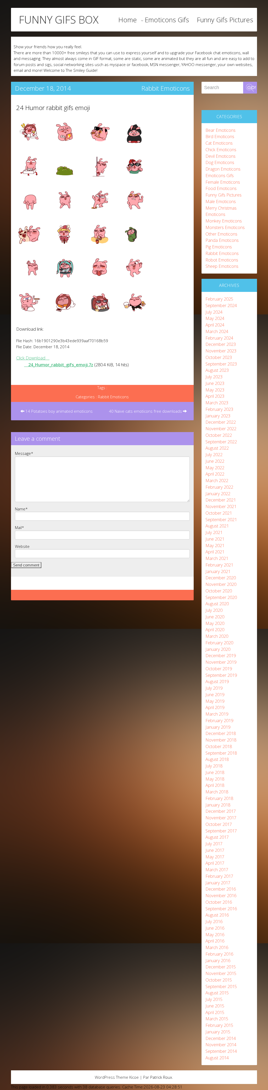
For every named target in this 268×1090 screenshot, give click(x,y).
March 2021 (216, 558)
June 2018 (214, 772)
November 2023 (220, 351)
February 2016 (219, 954)
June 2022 (214, 461)
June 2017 (214, 850)
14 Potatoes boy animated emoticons (58, 411)
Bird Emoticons (219, 136)
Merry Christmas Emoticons (221, 211)
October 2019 (218, 669)
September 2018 (221, 753)
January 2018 (217, 805)
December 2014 (220, 1038)
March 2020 (216, 636)
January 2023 (217, 416)
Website (22, 546)
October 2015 (218, 980)
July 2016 (213, 921)
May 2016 (214, 934)
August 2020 (217, 604)
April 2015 (214, 1012)
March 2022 (216, 480)
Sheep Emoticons (221, 266)
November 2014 (220, 1045)
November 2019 (220, 662)
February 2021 (219, 565)
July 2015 (213, 999)
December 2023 (220, 344)
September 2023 (221, 364)
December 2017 (220, 811)
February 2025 (219, 299)
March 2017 (216, 869)
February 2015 (219, 1025)
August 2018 (217, 759)
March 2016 (216, 947)
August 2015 (217, 993)
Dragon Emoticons (223, 169)
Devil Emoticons (220, 156)
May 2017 (214, 857)
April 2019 (214, 707)
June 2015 (214, 1006)
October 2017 (218, 824)
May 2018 (214, 779)
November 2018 (220, 740)
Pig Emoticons (218, 247)
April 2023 (214, 396)
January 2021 (217, 571)
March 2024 (216, 331)
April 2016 (214, 941)
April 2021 (214, 552)
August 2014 (217, 1058)
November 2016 (220, 895)
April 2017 (214, 863)
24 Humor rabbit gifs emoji (53, 107)
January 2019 (217, 727)
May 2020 (214, 623)
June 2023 (214, 383)
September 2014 (221, 1051)
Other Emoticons (221, 234)
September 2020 (221, 597)
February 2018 (219, 798)
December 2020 (220, 578)
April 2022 (214, 474)
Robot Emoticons (221, 260)
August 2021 (217, 526)
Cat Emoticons (219, 143)
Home (127, 19)
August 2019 (217, 681)
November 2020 (220, 584)
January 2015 (217, 1032)
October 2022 (218, 435)
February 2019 (219, 720)
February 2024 (219, 338)
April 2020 (214, 629)
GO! (251, 87)
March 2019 (216, 714)
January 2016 (217, 960)
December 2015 (220, 967)
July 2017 (213, 844)
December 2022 (220, 422)
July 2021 (213, 532)
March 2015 (216, 1019)
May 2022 (214, 468)
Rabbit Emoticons (165, 88)
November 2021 (220, 506)
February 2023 (219, 409)
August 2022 (217, 448)
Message (24, 453)
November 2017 (220, 818)
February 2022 (219, 487)
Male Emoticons (220, 201)
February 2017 (219, 876)
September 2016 (221, 909)
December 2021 (220, 500)
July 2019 (213, 688)
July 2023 (213, 377)
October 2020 (218, 591)
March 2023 (216, 403)
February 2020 (219, 643)
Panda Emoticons (222, 240)
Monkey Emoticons (223, 221)
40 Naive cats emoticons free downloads (146, 411)
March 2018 (216, 792)
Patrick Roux (161, 1077)
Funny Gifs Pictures (225, 19)
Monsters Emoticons (225, 227)
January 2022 (217, 493)
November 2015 (220, 973)
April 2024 (214, 325)
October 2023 (218, 357)
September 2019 (221, 675)
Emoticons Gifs (167, 19)
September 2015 (221, 986)
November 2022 (220, 429)
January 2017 (217, 883)
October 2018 (218, 746)
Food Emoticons (221, 188)
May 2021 (214, 545)
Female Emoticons (222, 182)
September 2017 (221, 831)
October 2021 (218, 513)
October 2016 (218, 902)
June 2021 (214, 539)
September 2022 (221, 442)
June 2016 (214, 928)
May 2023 (214, 390)
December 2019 (220, 655)
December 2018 (220, 733)
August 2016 (217, 915)
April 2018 (214, 785)
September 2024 (221, 305)
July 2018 (213, 766)
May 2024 (214, 318)
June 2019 (214, 694)
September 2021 (221, 519)
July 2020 (213, 610)
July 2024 (213, 312)
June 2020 (214, 617)
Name (21, 508)
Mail (19, 527)
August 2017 (217, 837)
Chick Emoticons (220, 149)
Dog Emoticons (219, 162)
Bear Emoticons (220, 130)
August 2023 (217, 370)
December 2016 (220, 889)
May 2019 (214, 701)
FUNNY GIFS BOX (58, 19)
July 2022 (213, 454)
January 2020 (217, 649)
